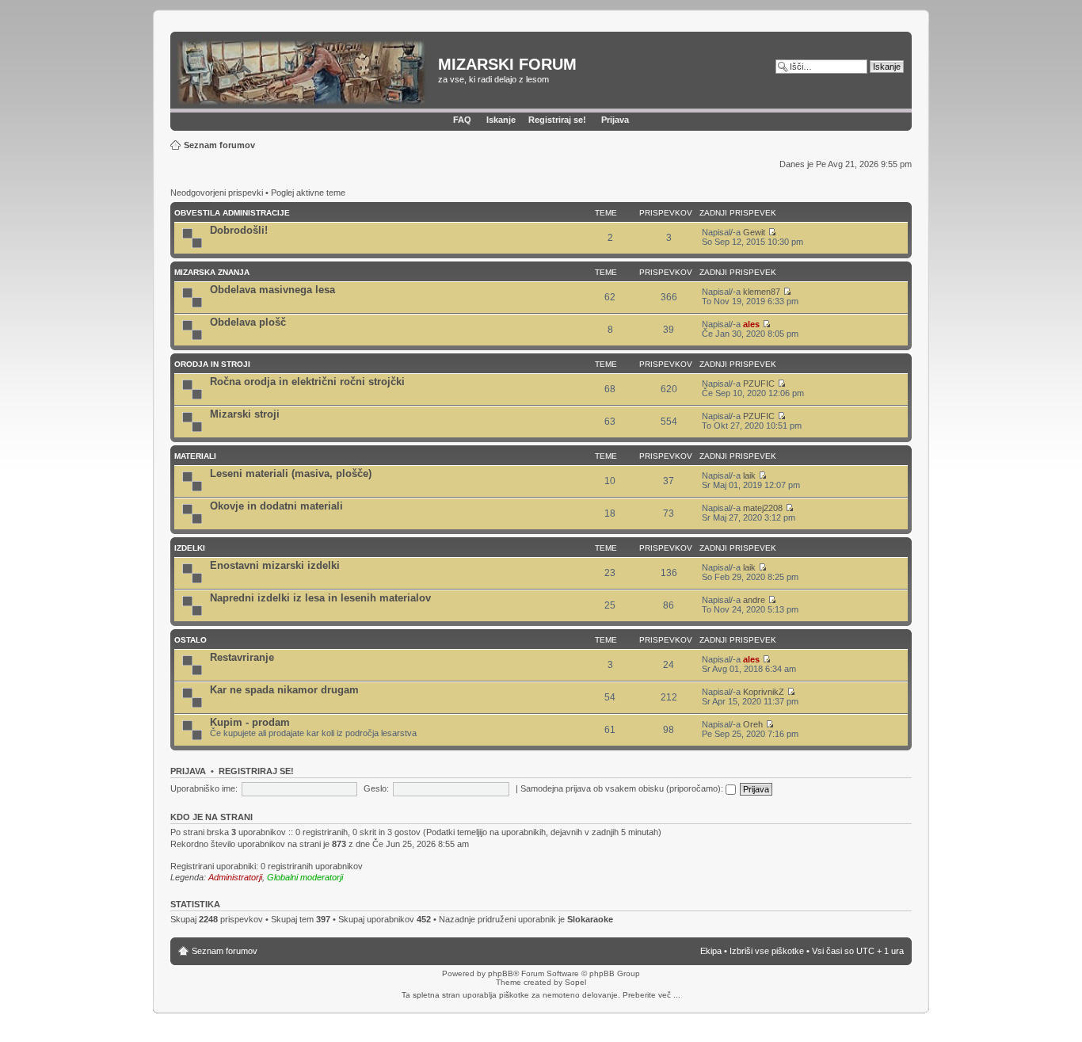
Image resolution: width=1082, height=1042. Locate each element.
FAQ (462, 119)
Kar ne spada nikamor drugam (284, 690)
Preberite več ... (651, 994)
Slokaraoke (590, 919)
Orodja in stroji (212, 364)
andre (754, 600)
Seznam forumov (219, 145)
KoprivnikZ (763, 692)
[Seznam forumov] (306, 72)
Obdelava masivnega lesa (272, 290)
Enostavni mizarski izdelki (275, 565)
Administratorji (235, 877)
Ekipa (711, 951)
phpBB (500, 973)
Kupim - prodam (250, 722)
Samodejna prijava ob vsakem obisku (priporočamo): (623, 788)
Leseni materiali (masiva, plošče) (290, 473)
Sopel (575, 982)
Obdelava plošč (248, 322)
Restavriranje (242, 657)
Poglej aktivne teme (308, 192)
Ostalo (190, 640)
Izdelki (189, 548)
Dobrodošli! (239, 230)
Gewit (754, 232)
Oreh (753, 724)
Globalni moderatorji (305, 877)
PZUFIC (759, 383)
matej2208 (763, 508)
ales (751, 324)
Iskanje (501, 119)
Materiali (195, 456)
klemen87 (761, 291)
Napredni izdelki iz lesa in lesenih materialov (320, 598)
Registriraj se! (557, 119)
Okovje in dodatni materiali (276, 506)
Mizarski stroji (245, 414)
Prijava (615, 119)
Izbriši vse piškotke (768, 951)
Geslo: (376, 788)
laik (749, 475)
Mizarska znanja (212, 272)
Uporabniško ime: (204, 788)
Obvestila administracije (232, 212)
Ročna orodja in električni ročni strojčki (307, 381)
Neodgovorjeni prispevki (216, 192)
